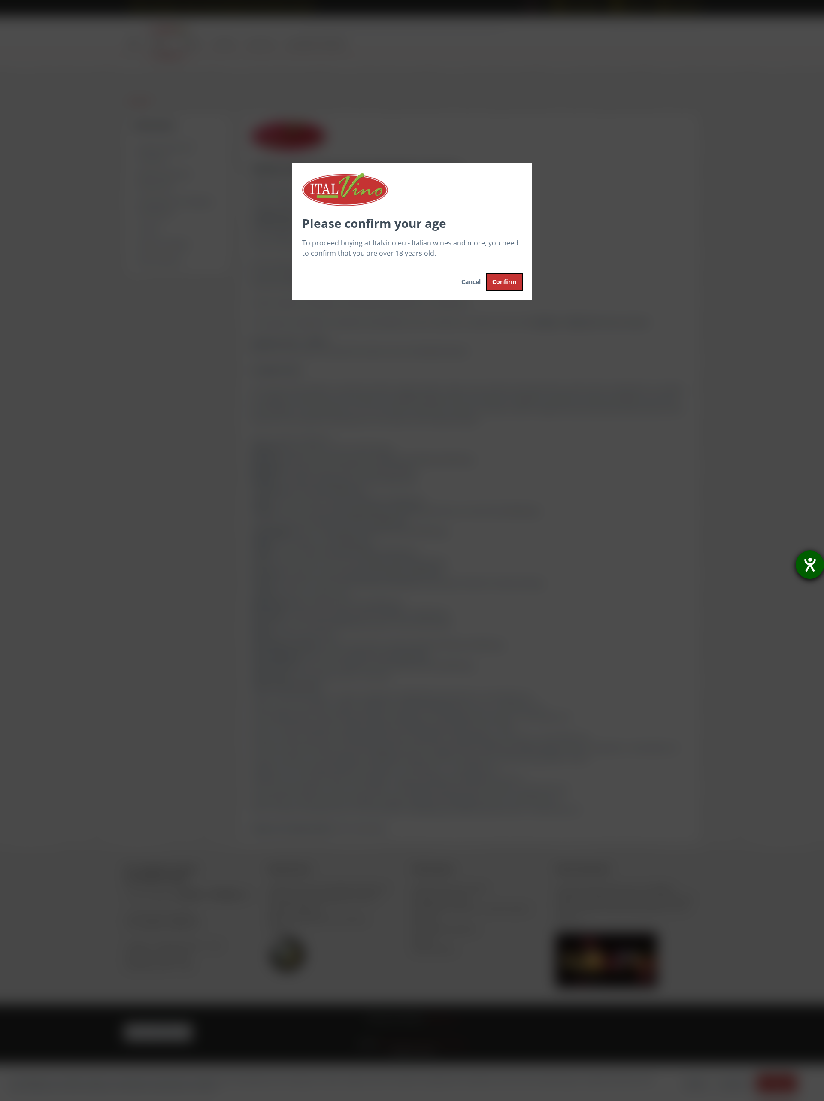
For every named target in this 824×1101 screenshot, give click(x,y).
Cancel (471, 282)
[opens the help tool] (810, 564)
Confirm (504, 282)
